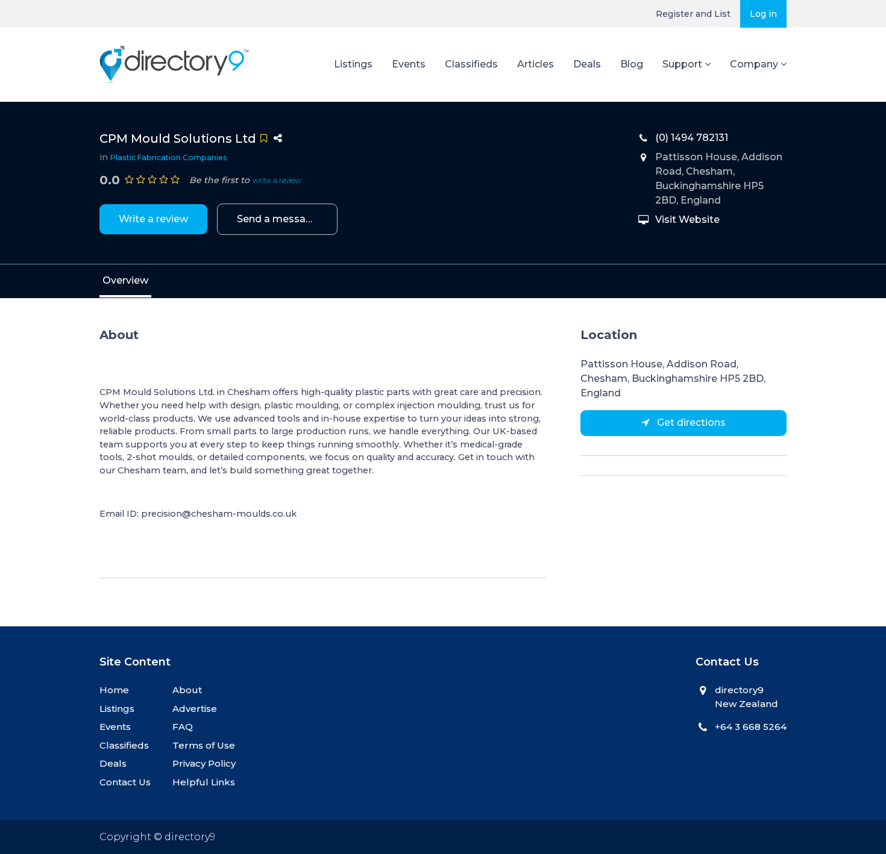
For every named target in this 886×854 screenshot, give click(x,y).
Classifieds (471, 64)
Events (409, 64)
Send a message (277, 219)
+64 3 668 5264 (751, 726)
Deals (587, 64)
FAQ (182, 726)
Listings (353, 64)
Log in (763, 13)
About (187, 690)
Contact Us (125, 782)
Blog (631, 64)
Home (114, 690)
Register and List (693, 14)
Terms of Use (203, 745)
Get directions (690, 422)
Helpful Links (203, 782)
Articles (535, 64)
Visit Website (687, 219)
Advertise (194, 708)
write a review (277, 180)
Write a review (153, 219)
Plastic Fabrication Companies (168, 157)
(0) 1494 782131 (691, 137)
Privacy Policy (204, 763)
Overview (125, 280)
